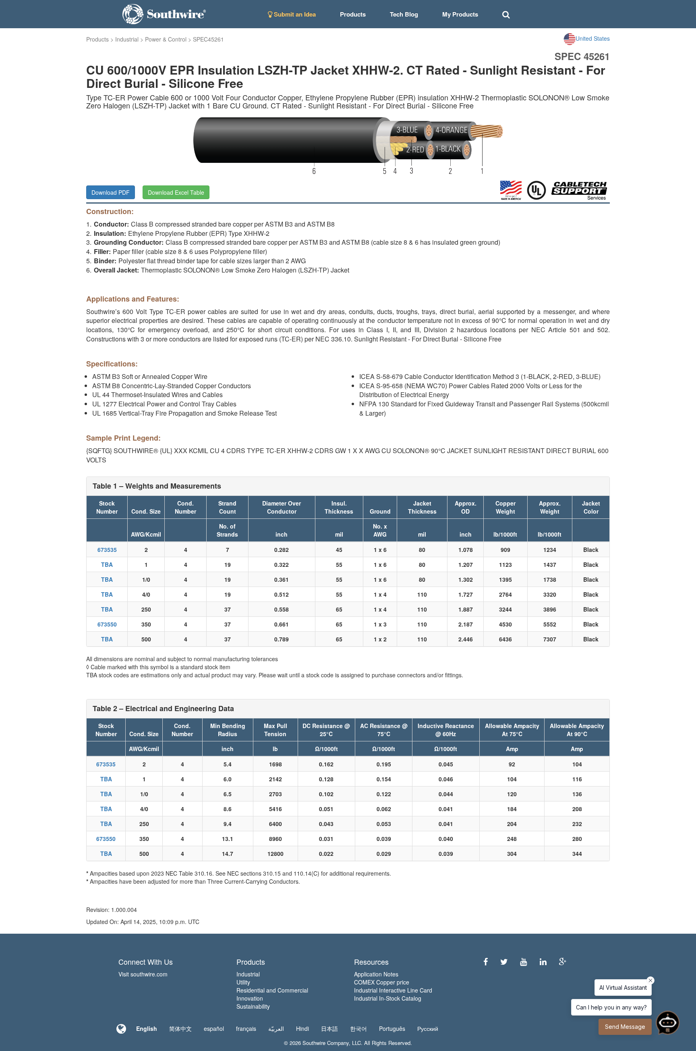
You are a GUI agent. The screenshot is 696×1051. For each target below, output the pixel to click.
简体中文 (180, 1028)
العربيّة (276, 1028)
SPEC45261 (208, 39)
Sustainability (253, 1006)
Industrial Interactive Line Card (393, 990)
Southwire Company (325, 1043)
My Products (460, 14)
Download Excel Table (176, 192)
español (214, 1028)
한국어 (358, 1028)
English (146, 1028)
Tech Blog (404, 14)
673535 (107, 549)
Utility (243, 982)
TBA (107, 564)
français (246, 1028)
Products (97, 39)
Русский (427, 1028)
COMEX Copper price (381, 982)
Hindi (302, 1028)
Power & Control (165, 39)
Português (392, 1028)
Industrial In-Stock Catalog (387, 998)
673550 (107, 624)
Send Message (625, 1026)
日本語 (329, 1028)
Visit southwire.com (143, 974)
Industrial (127, 39)
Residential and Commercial (272, 990)
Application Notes (376, 974)
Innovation (249, 998)
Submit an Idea (294, 14)
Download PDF (110, 192)
